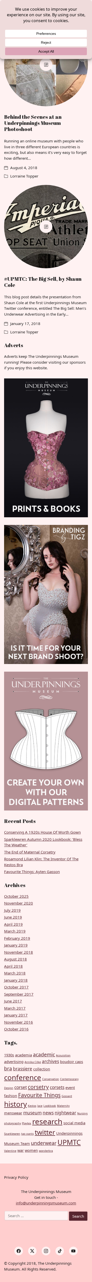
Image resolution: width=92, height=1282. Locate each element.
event (70, 1087)
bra (8, 1068)
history (15, 1104)
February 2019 (17, 938)
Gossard (67, 1096)
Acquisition (63, 1055)
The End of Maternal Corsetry (29, 851)
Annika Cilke (33, 1062)
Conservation (50, 1079)
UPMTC (69, 1142)
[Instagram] (46, 1251)
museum (32, 1113)
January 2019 (16, 945)
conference (22, 1077)
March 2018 (15, 973)
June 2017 (13, 1001)
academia (23, 1054)
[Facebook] (18, 1251)
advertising (14, 1061)
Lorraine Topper (24, 176)
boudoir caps (71, 1061)
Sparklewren (12, 1134)
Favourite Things (39, 1095)
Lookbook (49, 1106)
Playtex (26, 1123)
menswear (13, 1112)
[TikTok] (59, 1251)
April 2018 (13, 966)
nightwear (65, 1113)
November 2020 (18, 903)
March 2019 (15, 931)
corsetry (38, 1087)
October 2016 (16, 1029)
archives (50, 1061)
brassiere (22, 1069)
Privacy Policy (16, 1177)
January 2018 (16, 980)
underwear (43, 1143)
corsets (57, 1087)
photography (12, 1123)
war (20, 1150)
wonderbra (46, 1151)
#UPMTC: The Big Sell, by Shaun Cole (43, 281)
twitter (45, 1132)
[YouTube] (73, 1251)
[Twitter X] (32, 1251)
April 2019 (13, 924)
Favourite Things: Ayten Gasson (32, 871)
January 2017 (16, 1015)
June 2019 (13, 917)
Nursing (82, 1113)
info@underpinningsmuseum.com (46, 1202)
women (31, 1150)
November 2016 (18, 1022)
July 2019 (12, 910)
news (48, 1113)
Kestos (32, 1106)
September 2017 (18, 994)
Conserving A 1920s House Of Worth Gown (42, 832)
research (47, 1121)
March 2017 (15, 1008)
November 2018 (18, 952)
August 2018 (15, 959)
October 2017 (16, 987)
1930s (9, 1054)
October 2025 (16, 896)
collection (41, 1068)
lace (39, 1106)
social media (74, 1122)
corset (20, 1087)
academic (44, 1054)
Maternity (63, 1106)
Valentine (10, 1151)
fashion (10, 1095)
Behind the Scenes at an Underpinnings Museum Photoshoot (33, 122)
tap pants (27, 1134)
